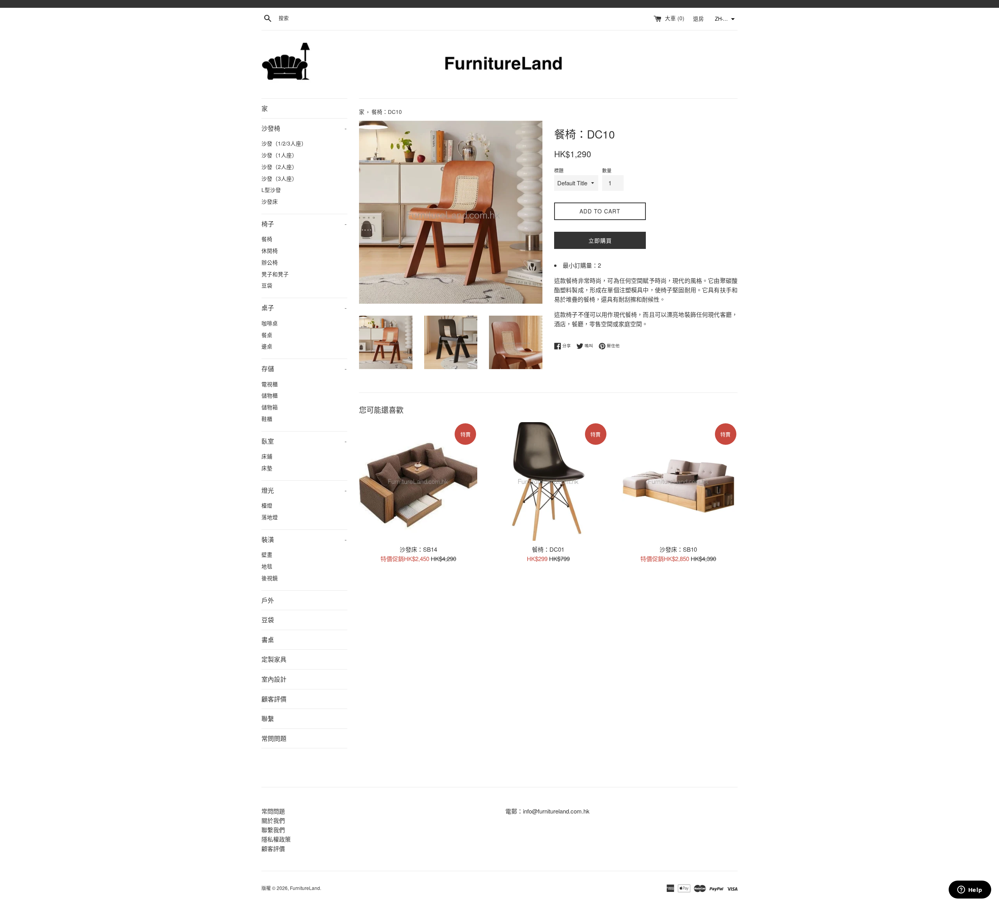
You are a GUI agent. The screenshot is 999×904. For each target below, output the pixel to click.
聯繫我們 (273, 830)
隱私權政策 (276, 839)
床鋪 (266, 456)
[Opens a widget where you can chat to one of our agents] (969, 890)
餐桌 (266, 335)
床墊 (266, 468)
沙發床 (269, 201)
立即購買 (600, 240)
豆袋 (266, 285)
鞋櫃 (266, 419)
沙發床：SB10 (678, 549)
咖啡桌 (269, 323)
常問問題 (273, 738)
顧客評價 (273, 698)
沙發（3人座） (279, 178)
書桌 (267, 639)
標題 (558, 170)
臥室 (304, 441)
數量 (606, 170)
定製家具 (273, 659)
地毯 (266, 566)
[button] (724, 19)
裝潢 (304, 539)
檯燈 (266, 505)
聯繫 (267, 718)
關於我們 (273, 820)
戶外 (267, 600)
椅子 (304, 223)
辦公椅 (269, 262)
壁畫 (266, 554)
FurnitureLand (305, 887)
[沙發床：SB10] (678, 481)
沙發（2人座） (279, 166)
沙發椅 (304, 128)
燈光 (304, 490)
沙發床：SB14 (418, 549)
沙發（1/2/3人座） (284, 143)
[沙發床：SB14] (418, 481)
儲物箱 (269, 407)
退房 (699, 18)
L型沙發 (271, 190)
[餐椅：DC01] (548, 481)
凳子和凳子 (275, 274)
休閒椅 (269, 250)
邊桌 (266, 346)
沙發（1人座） (279, 155)
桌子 (304, 307)
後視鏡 (269, 578)
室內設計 (273, 679)
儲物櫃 (269, 395)
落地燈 (269, 517)
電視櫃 (269, 384)
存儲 (304, 368)
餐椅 (266, 239)
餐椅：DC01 (548, 549)
